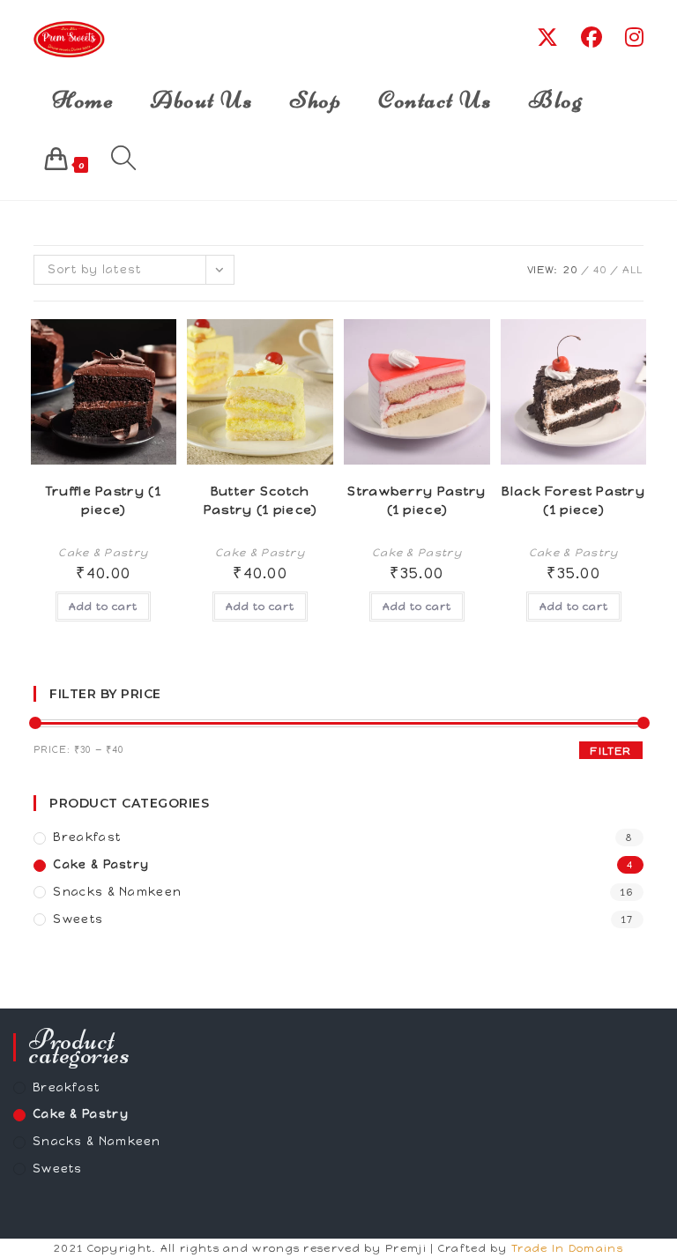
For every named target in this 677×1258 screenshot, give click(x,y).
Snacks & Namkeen (117, 891)
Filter (610, 751)
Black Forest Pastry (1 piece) (573, 500)
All (633, 270)
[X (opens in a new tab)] (547, 37)
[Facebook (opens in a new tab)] (591, 37)
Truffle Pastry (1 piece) (103, 500)
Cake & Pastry (103, 553)
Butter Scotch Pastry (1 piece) (260, 500)
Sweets (78, 919)
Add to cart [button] (103, 606)
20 (571, 270)
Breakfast (87, 837)
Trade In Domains (567, 1248)
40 (600, 270)
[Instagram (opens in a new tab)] (634, 37)
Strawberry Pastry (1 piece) (416, 500)
